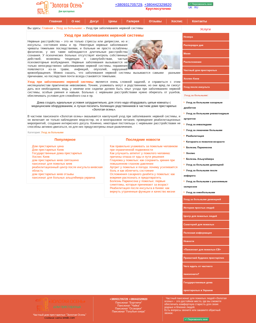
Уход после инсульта (197, 87)
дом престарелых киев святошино (55, 160)
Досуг (94, 21)
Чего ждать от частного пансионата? (198, 270)
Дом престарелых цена (48, 146)
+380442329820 (158, 4)
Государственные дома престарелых (57, 153)
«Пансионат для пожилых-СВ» (202, 249)
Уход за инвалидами (199, 124)
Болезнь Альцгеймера (200, 158)
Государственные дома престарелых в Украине (198, 286)
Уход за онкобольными (200, 192)
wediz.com (69, 317)
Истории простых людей (199, 207)
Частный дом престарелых (200, 70)
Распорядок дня (193, 45)
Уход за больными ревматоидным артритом (206, 116)
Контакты (199, 21)
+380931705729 (119, 299)
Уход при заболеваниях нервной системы (104, 35)
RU (196, 7)
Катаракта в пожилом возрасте (205, 141)
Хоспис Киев (40, 156)
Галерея (133, 21)
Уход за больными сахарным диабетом (203, 105)
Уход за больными (52, 132)
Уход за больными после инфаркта (200, 173)
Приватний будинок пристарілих (204, 257)
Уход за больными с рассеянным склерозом (205, 184)
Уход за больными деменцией (205, 164)
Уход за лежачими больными (204, 130)
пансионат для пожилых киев (52, 163)
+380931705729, (129, 4)
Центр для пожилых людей (200, 216)
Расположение (192, 61)
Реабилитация (195, 135)
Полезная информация (198, 232)
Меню (187, 53)
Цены (112, 21)
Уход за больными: (69, 28)
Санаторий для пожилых (199, 224)
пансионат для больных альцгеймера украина (63, 177)
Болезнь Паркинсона (199, 147)
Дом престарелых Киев (48, 149)
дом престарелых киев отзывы (53, 174)
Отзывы (155, 21)
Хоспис (177, 21)
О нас (76, 21)
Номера (188, 36)
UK (190, 7)
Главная (55, 21)
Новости (189, 241)
